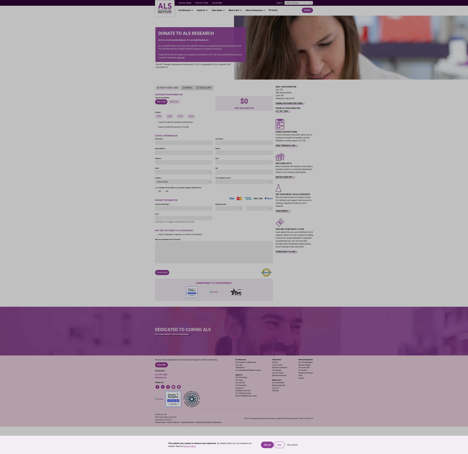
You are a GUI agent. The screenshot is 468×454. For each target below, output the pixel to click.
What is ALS (234, 10)
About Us (201, 10)
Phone (218, 148)
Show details (292, 445)
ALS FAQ (275, 388)
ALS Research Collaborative (245, 362)
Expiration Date (221, 204)
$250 (169, 116)
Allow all (267, 445)
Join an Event (277, 365)
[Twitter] (163, 387)
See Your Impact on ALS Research (172, 334)
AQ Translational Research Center (248, 370)
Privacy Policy (160, 422)
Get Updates (277, 370)
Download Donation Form (289, 103)
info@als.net (160, 377)
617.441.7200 (161, 374)
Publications (240, 368)
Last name (219, 139)
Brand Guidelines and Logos (246, 396)
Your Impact (282, 211)
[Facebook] (157, 387)
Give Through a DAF (286, 145)
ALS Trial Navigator (305, 362)
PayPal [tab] (188, 88)
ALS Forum (302, 370)
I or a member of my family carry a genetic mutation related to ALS (178, 188)
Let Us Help (217, 3)
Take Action (217, 10)
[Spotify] (178, 387)
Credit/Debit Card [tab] (168, 88)
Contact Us (239, 388)
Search (274, 10)
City (217, 158)
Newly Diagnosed (278, 385)
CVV (157, 214)
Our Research (184, 10)
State (157, 168)
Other (191, 116)
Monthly (174, 102)
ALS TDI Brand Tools (243, 393)
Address (158, 158)
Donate (307, 10)
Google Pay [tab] (205, 88)
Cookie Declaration (187, 422)
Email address (160, 148)
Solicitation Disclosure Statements (209, 422)
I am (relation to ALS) (223, 178)
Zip (217, 168)
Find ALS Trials (201, 3)
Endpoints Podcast (305, 373)
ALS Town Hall (303, 368)
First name (159, 139)
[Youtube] (173, 387)
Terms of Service (173, 422)
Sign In (280, 3)
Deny (279, 445)
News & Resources (254, 10)
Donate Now (162, 272)
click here (180, 57)
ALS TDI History (241, 377)
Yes (159, 191)
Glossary (275, 391)
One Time (161, 102)
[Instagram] (168, 387)
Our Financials (240, 385)
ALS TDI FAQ (240, 383)
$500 (159, 116)
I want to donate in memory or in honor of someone (180, 234)
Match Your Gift (284, 177)
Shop (300, 375)
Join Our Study (184, 3)
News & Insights (304, 365)
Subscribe (161, 365)
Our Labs (238, 365)
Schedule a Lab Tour (243, 391)
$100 (180, 116)
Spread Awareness (279, 375)
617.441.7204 (282, 111)
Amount (158, 112)
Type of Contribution (162, 98)
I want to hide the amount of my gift (173, 127)
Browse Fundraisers (279, 368)
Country (158, 178)
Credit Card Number (162, 204)
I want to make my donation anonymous (175, 122)
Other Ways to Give (286, 251)
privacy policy (190, 446)
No (167, 191)
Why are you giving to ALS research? (168, 239)
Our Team (239, 380)
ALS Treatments (278, 383)
